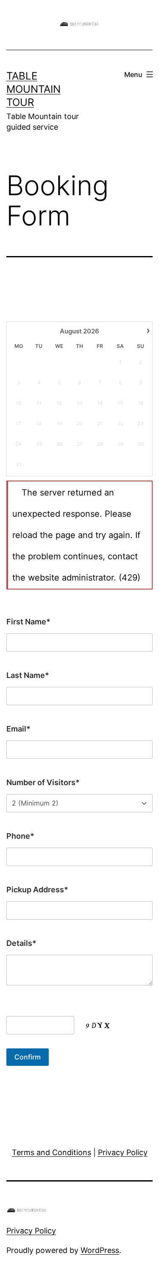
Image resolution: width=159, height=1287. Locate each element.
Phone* (20, 835)
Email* (18, 728)
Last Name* (27, 675)
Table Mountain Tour (33, 89)
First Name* (28, 621)
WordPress (100, 1250)
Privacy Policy (123, 1152)
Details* (21, 943)
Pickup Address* (37, 889)
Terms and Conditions (51, 1152)
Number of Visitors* (43, 782)
